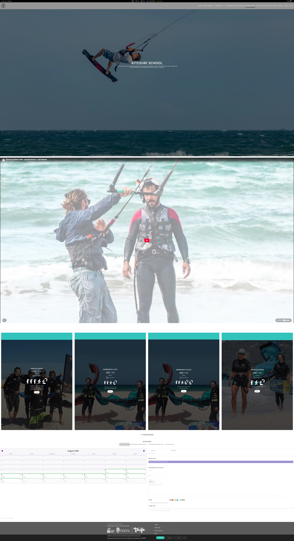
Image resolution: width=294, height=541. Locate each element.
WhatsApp (160, 1)
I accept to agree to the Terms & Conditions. (160, 510)
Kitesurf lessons (207, 5)
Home (200, 5)
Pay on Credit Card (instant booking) (158, 502)
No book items (152, 453)
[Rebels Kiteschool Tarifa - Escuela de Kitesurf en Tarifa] (3, 5)
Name (150, 470)
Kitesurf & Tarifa (272, 5)
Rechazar (170, 537)
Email (150, 475)
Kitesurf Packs (218, 5)
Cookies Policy (125, 526)
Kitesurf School (250, 5)
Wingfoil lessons (240, 5)
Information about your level (156, 484)
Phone (151, 480)
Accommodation (261, 5)
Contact (286, 5)
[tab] (124, 444)
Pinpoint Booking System (9, 518)
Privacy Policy (110, 526)
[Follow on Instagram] (133, 1)
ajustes (144, 537)
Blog (291, 5)
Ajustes (179, 537)
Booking (280, 5)
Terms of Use (118, 526)
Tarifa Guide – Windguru (6, 1)
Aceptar (160, 537)
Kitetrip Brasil (229, 5)
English (288, 1)
